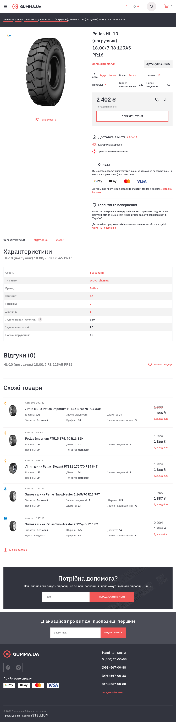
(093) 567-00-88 (114, 667)
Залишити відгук (103, 64)
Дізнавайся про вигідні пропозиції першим (88, 621)
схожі (60, 240)
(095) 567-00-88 (114, 676)
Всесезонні (97, 272)
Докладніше (161, 418)
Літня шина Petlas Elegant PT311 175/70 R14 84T (61, 466)
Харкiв (131, 137)
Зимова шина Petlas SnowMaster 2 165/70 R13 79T (62, 494)
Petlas (132, 75)
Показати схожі (132, 116)
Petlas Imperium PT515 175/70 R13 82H (54, 439)
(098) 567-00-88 (114, 684)
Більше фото (48, 119)
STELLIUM (40, 715)
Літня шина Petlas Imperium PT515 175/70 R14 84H (63, 409)
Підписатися (113, 632)
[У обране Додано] (157, 99)
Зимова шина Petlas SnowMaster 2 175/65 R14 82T (62, 524)
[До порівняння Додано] (165, 99)
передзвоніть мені (112, 596)
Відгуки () (41, 240)
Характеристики (14, 240)
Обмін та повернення (104, 227)
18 (158, 75)
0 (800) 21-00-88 (114, 659)
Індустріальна (108, 75)
